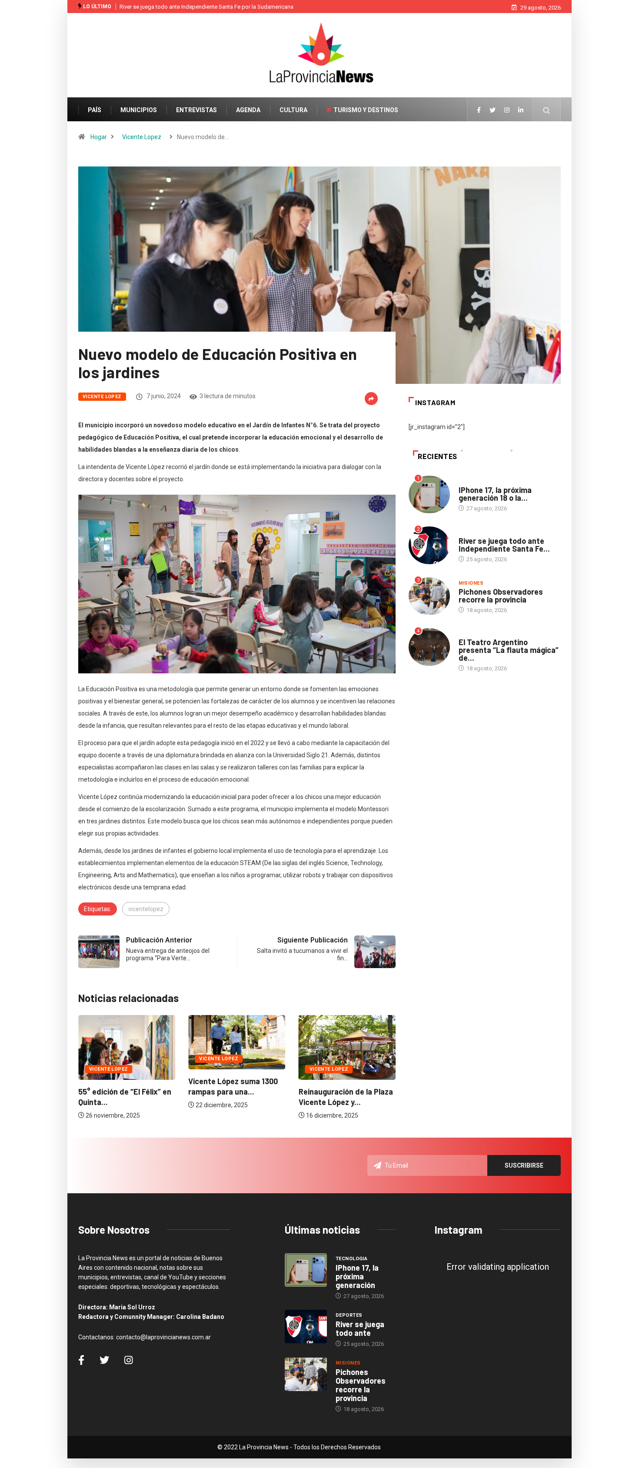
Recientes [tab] (437, 457)
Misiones (471, 583)
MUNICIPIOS (138, 110)
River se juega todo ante (360, 1328)
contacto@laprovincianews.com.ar (163, 1337)
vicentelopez (145, 908)
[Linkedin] (520, 110)
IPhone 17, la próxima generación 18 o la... (495, 494)
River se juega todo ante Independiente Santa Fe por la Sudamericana (206, 6)
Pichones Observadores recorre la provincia (501, 595)
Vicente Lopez (141, 136)
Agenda (469, 633)
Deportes (472, 532)
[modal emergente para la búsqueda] (546, 114)
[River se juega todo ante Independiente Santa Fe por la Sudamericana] (306, 1327)
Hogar (98, 136)
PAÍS (94, 110)
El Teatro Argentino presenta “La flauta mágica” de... (509, 649)
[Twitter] (492, 110)
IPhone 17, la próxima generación (357, 1276)
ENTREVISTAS (196, 110)
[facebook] (479, 110)
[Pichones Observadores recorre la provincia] (306, 1374)
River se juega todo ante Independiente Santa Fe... (504, 544)
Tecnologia (474, 481)
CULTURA (293, 110)
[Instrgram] (506, 110)
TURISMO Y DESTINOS (365, 110)
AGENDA (248, 110)
